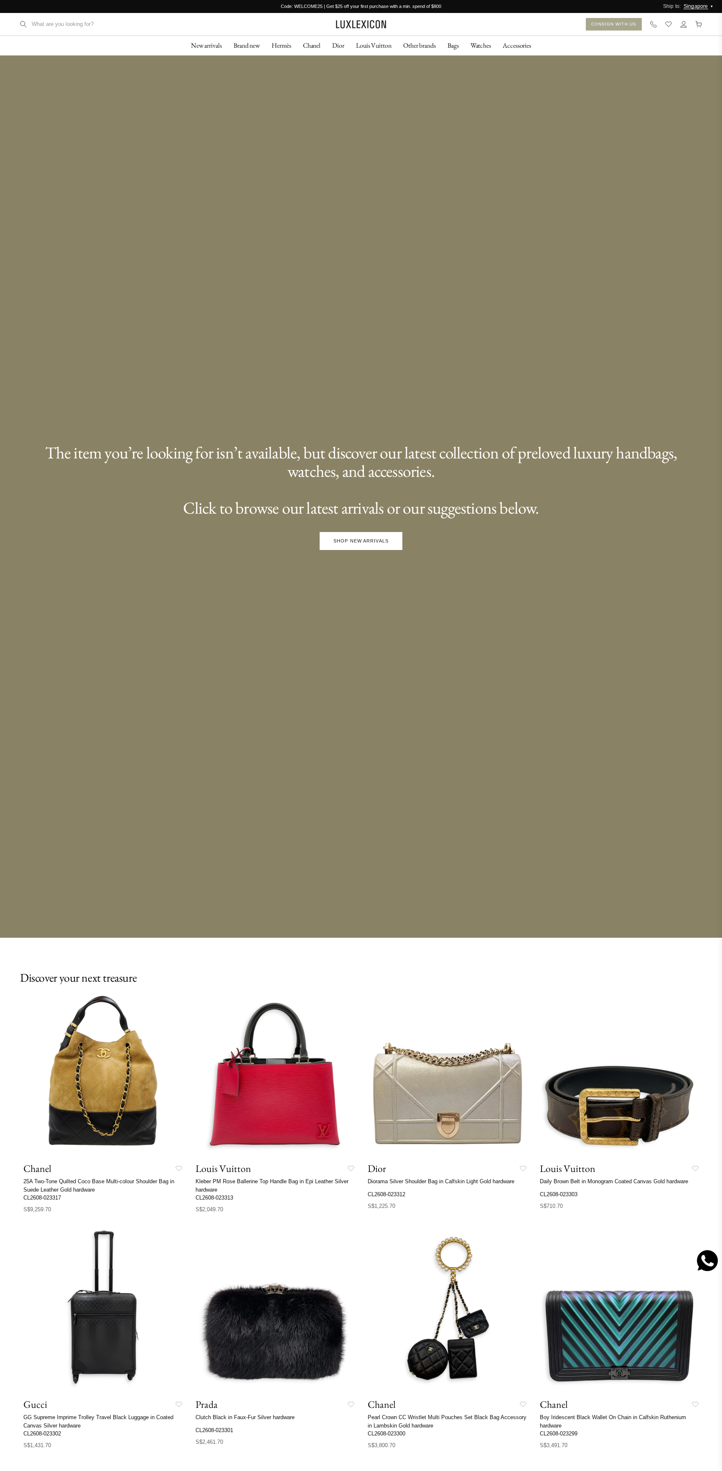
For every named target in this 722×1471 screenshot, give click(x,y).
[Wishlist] (668, 24)
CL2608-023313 (214, 1198)
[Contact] (653, 24)
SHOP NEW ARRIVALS (361, 540)
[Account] (683, 24)
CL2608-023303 (558, 1194)
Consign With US (614, 24)
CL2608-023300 (386, 1433)
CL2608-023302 (42, 1433)
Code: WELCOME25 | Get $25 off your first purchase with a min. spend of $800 (361, 6)
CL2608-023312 (386, 1194)
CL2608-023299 (558, 1433)
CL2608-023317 (42, 1198)
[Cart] (698, 24)
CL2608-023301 (214, 1430)
